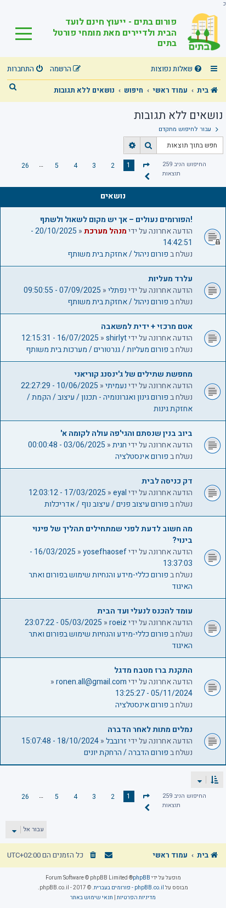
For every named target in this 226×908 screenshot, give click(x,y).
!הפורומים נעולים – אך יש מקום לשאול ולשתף (116, 219)
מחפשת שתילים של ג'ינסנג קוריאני (133, 374)
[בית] (199, 32)
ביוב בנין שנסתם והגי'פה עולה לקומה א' (126, 433)
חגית (119, 445)
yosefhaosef (105, 552)
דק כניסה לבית (167, 481)
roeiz (118, 622)
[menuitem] (178, 69)
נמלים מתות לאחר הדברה (150, 729)
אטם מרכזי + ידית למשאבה (147, 326)
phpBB (141, 878)
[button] (146, 165)
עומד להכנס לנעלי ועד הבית (145, 611)
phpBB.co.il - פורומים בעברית (129, 888)
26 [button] (25, 166)
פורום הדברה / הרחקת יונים (126, 752)
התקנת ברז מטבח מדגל (153, 670)
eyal (120, 492)
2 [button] (113, 166)
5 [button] (57, 166)
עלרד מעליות (170, 279)
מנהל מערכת (105, 231)
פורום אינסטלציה (141, 456)
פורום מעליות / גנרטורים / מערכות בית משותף (97, 349)
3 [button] (94, 166)
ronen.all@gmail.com (91, 682)
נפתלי (117, 290)
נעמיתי (116, 385)
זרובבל (116, 741)
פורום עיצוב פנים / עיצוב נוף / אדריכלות (106, 504)
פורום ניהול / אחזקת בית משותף (117, 254)
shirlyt (116, 338)
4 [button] (75, 166)
